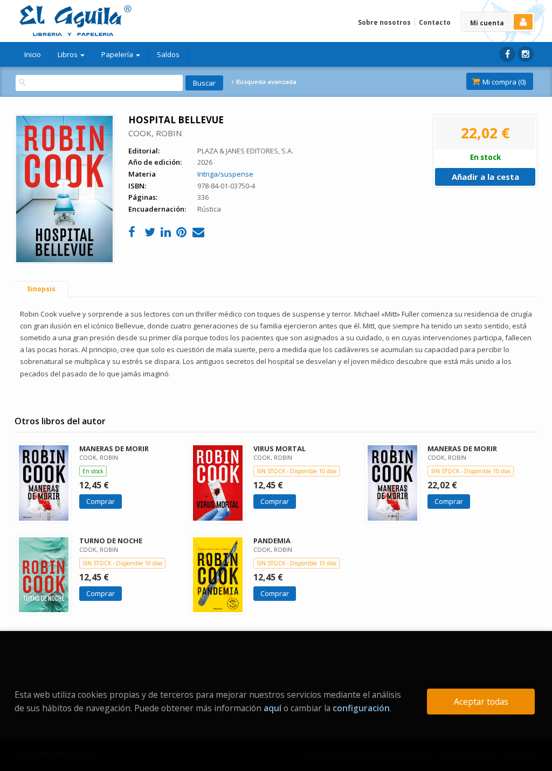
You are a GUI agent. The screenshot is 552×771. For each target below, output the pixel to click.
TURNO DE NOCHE (110, 540)
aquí (272, 708)
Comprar (100, 501)
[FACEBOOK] (507, 54)
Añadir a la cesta (485, 176)
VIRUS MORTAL (279, 448)
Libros (68, 54)
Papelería (118, 54)
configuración (361, 708)
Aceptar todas (481, 701)
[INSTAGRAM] (526, 54)
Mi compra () (503, 82)
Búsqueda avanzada (265, 82)
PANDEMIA (272, 540)
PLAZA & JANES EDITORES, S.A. (245, 151)
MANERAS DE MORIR (114, 448)
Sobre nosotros (384, 22)
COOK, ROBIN (155, 133)
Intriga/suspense (225, 174)
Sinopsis (41, 288)
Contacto (435, 22)
